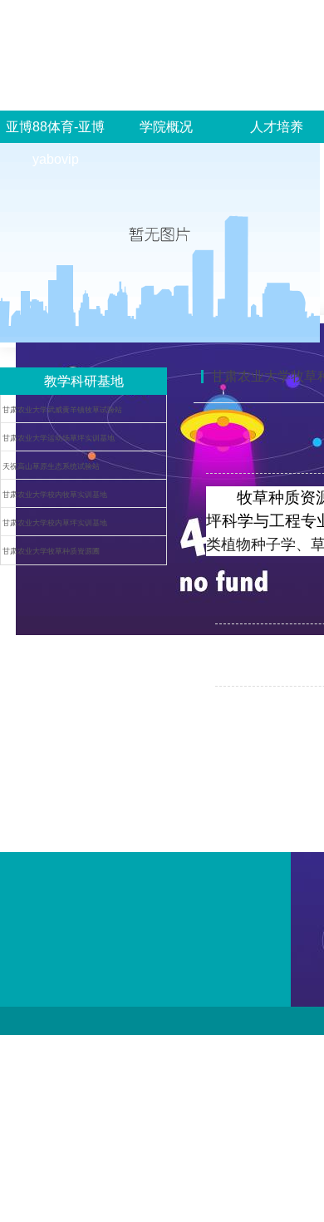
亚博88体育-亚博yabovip (55, 143)
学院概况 (166, 127)
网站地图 (20, 1041)
